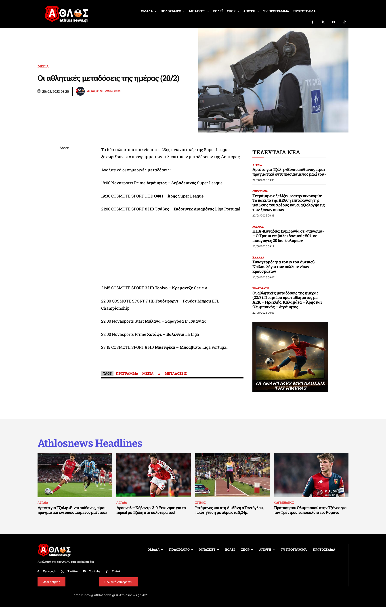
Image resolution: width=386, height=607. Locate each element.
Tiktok (116, 571)
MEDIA (43, 66)
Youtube (94, 571)
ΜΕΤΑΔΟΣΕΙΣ (176, 373)
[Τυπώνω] (64, 221)
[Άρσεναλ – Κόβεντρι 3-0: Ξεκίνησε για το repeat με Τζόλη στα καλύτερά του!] (153, 475)
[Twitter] (323, 22)
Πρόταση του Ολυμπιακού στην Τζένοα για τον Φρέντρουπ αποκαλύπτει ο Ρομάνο (310, 510)
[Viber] (64, 190)
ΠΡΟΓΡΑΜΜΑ (127, 373)
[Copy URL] (64, 211)
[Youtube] (333, 22)
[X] (64, 169)
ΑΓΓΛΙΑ (257, 164)
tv (159, 373)
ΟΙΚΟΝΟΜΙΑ (260, 191)
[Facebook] (312, 22)
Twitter (72, 571)
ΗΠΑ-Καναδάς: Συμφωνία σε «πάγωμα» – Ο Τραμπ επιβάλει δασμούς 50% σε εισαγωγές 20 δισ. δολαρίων (288, 235)
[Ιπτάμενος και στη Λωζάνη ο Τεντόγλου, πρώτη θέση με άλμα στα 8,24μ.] (232, 475)
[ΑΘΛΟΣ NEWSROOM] (81, 91)
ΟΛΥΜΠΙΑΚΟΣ (284, 502)
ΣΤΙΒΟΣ (200, 502)
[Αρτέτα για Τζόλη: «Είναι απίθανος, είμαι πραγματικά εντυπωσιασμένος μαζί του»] (75, 475)
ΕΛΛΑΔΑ (258, 257)
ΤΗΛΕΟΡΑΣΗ (260, 288)
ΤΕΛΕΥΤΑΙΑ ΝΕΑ (276, 152)
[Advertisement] (172, 249)
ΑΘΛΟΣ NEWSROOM (104, 91)
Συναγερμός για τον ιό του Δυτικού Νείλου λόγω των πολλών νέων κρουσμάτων (283, 266)
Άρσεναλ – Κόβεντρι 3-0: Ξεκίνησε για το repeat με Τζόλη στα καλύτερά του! (151, 510)
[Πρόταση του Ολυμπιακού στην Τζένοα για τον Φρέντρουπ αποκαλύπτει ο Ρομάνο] (311, 475)
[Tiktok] (344, 22)
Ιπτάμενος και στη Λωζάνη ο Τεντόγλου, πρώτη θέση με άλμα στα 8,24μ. (229, 510)
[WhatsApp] (64, 179)
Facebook (49, 571)
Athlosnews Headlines (90, 443)
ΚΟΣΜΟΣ (258, 226)
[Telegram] (64, 200)
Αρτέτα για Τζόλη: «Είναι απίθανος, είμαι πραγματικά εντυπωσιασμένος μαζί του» (289, 172)
